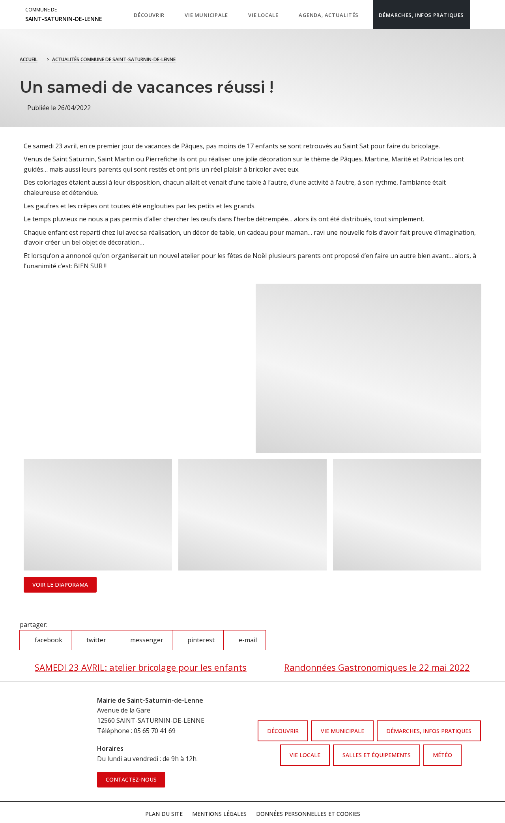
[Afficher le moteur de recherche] (478, 14)
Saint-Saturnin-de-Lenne (63, 14)
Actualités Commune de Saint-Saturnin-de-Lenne (114, 59)
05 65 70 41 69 (155, 730)
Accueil (28, 59)
